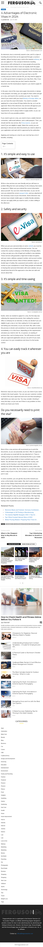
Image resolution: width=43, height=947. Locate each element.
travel (33, 524)
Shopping (3, 874)
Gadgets (3, 795)
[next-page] (23, 583)
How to (3, 819)
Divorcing (3, 761)
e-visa (15, 524)
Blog (13, 657)
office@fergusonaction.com (25, 933)
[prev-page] (20, 583)
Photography (4, 865)
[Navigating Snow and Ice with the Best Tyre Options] (6, 704)
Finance (3, 783)
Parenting (3, 859)
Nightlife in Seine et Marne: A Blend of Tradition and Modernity (34, 559)
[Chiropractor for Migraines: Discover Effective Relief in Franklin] (6, 636)
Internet (3, 825)
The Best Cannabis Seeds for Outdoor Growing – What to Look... (25, 673)
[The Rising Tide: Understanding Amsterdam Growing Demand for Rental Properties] (7, 552)
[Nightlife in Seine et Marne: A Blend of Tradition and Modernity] (35, 552)
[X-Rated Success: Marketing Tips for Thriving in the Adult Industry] (6, 714)
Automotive (4, 731)
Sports (2, 886)
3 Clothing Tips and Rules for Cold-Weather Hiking (35, 577)
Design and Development (8, 758)
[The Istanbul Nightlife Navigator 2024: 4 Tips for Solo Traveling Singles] (7, 570)
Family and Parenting (7, 774)
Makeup (3, 844)
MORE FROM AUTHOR (28, 544)
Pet (2, 862)
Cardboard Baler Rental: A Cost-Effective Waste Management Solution (26, 663)
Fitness (3, 789)
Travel (7, 7)
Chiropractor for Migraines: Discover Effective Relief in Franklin (24, 634)
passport (27, 524)
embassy (36, 59)
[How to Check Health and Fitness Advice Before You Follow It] (21, 601)
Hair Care (3, 807)
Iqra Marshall (5, 622)
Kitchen (3, 831)
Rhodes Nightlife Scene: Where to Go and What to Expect (20, 577)
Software (3, 883)
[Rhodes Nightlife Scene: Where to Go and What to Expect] (21, 570)
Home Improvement (6, 816)
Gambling (3, 798)
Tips (2, 892)
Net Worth (3, 856)
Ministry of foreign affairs (31, 98)
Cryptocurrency (5, 755)
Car (13, 705)
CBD (13, 676)
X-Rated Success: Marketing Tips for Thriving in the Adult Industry (25, 712)
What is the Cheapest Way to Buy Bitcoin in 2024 (9, 535)
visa (38, 524)
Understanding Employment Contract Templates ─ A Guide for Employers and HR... (26, 645)
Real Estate (4, 868)
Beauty (3, 737)
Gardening (4, 804)
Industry (3, 822)
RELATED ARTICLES (13, 544)
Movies (3, 853)
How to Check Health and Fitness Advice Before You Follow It (21, 618)
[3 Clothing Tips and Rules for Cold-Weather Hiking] (35, 570)
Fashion (3, 777)
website (30, 246)
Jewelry (3, 828)
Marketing (3, 847)
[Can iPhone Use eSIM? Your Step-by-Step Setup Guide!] (21, 552)
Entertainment (5, 768)
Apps (2, 728)
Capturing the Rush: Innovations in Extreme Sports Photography (24, 683)
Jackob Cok (6, 19)
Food (2, 792)
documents (9, 524)
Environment (4, 771)
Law (13, 649)
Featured (3, 780)
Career (3, 749)
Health (14, 637)
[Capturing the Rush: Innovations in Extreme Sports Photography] (6, 685)
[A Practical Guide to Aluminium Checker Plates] (6, 655)
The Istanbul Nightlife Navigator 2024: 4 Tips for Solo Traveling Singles (7, 577)
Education (3, 764)
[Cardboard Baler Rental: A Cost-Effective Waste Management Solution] (6, 665)
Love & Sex (4, 841)
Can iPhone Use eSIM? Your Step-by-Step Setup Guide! (21, 559)
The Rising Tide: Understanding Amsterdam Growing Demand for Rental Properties (7, 560)
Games (3, 801)
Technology (4, 889)
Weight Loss (4, 898)
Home (2, 7)
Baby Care (4, 734)
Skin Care (3, 880)
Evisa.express (26, 123)
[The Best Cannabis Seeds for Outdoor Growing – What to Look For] (6, 675)
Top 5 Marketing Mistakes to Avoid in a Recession (33, 535)
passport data (23, 193)
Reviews (3, 871)
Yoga (2, 902)
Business (3, 743)
